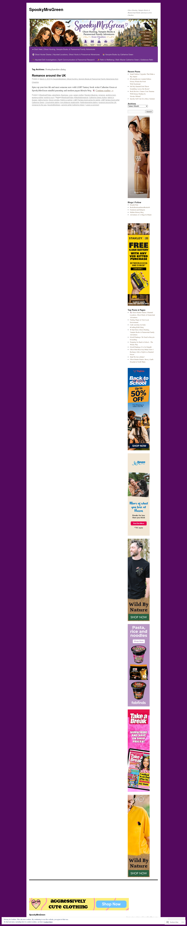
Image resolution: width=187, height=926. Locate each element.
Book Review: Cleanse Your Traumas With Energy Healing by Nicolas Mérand (142, 93)
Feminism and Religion (137, 210)
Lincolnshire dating (52, 102)
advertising (56, 95)
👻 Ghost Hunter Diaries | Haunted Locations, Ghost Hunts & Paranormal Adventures (66, 54)
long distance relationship (69, 102)
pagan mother (78, 95)
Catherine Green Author (98, 97)
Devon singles (54, 100)
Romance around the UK (49, 75)
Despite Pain (134, 205)
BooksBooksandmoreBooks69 (140, 207)
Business (64, 95)
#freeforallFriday (45, 95)
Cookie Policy (48, 922)
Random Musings (91, 95)
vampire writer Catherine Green (73, 105)
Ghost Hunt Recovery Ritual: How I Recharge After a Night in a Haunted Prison (142, 351)
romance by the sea (39, 105)
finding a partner (66, 100)
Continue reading (104, 90)
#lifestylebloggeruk (81, 97)
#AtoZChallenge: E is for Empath (141, 347)
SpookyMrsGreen (46, 9)
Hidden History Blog (137, 212)
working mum (49, 97)
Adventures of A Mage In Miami (140, 215)
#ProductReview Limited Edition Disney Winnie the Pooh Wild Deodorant (140, 81)
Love (71, 95)
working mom (111, 95)
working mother (37, 97)
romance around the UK (107, 102)
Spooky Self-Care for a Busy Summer (142, 99)
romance (101, 95)
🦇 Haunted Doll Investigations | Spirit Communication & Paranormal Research (63, 59)
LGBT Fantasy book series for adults (86, 100)
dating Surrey (43, 100)
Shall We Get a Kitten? (137, 357)
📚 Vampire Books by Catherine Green (118, 54)
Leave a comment (92, 105)
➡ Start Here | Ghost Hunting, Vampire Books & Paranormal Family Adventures (63, 49)
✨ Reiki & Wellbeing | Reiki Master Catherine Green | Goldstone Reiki (125, 59)
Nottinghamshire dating (89, 102)
